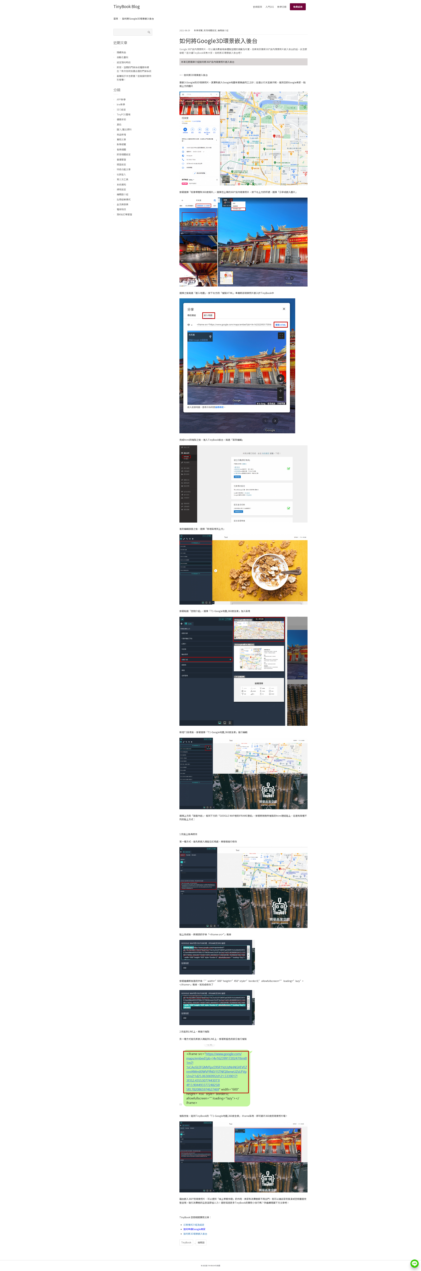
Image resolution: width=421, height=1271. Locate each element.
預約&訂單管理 (124, 214)
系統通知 (121, 184)
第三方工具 (122, 179)
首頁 (115, 18)
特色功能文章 (124, 169)
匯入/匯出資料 (124, 129)
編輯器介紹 (223, 30)
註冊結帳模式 (124, 199)
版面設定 (121, 164)
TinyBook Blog (126, 6)
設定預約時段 (124, 62)
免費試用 (297, 6)
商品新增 (121, 134)
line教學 (121, 104)
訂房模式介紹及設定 (194, 1224)
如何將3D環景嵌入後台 (195, 1233)
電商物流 (121, 209)
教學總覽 (198, 30)
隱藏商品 (121, 52)
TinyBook (186, 1242)
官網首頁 (257, 6)
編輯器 (201, 1242)
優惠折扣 (121, 119)
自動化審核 (122, 57)
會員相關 (121, 149)
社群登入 (121, 174)
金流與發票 (122, 204)
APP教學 (121, 99)
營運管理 (121, 159)
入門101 (269, 6)
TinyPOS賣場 (123, 114)
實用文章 (121, 139)
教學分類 (281, 6)
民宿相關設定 (210, 30)
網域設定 (121, 189)
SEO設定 (121, 109)
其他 (119, 124)
